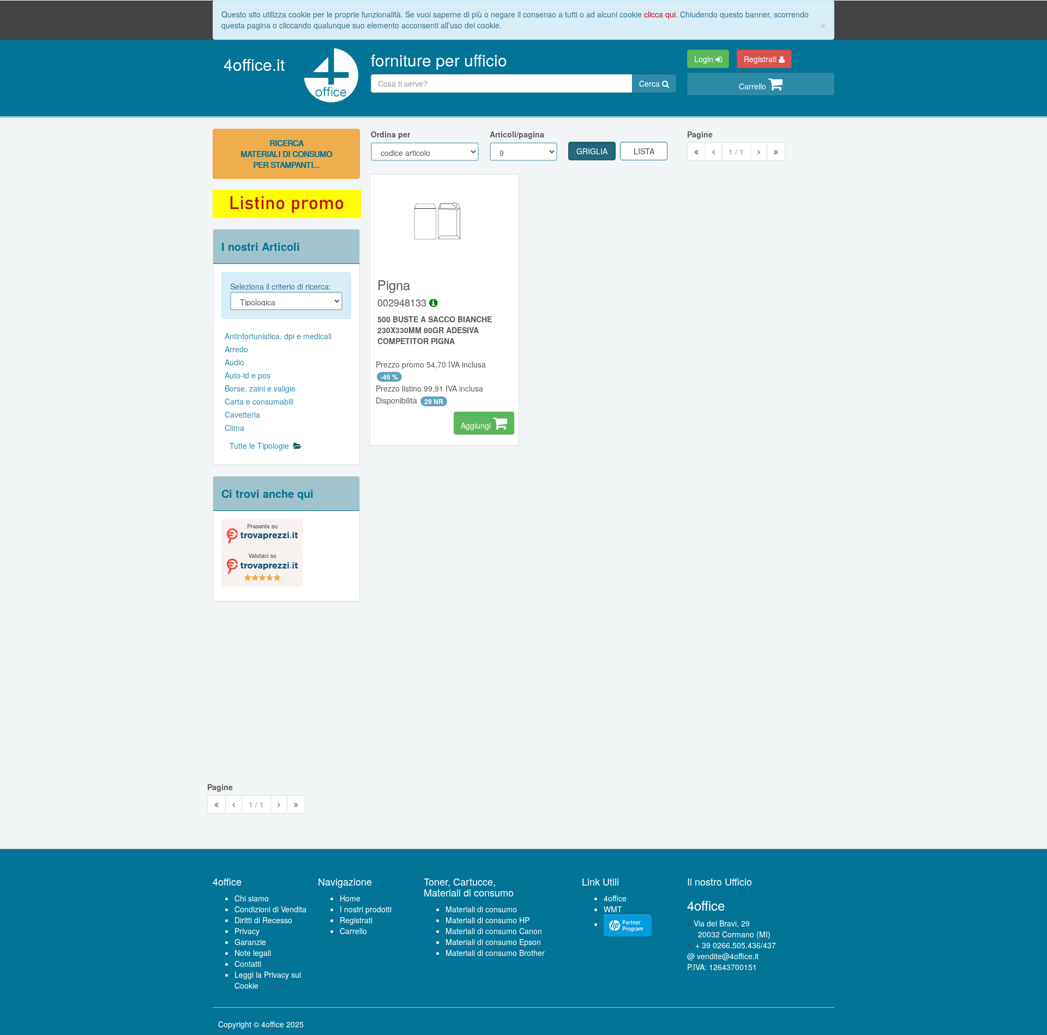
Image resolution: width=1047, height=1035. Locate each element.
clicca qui (660, 14)
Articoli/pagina (517, 134)
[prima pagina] (696, 151)
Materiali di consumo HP (487, 919)
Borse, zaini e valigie (260, 388)
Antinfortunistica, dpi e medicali (278, 335)
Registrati (761, 58)
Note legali (252, 952)
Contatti (247, 963)
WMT (613, 909)
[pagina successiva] (758, 151)
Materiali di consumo (481, 909)
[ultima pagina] (776, 151)
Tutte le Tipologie (261, 445)
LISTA (644, 151)
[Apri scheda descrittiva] (433, 302)
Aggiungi (477, 425)
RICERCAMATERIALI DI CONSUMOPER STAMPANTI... (286, 153)
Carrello (753, 86)
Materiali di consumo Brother (495, 952)
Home (350, 898)
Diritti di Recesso (263, 919)
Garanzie (250, 941)
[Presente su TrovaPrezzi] (262, 531)
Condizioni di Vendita (270, 909)
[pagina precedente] (713, 151)
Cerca (650, 83)
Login (704, 58)
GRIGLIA (591, 151)
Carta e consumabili (259, 401)
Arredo (236, 349)
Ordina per (390, 134)
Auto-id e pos (247, 375)
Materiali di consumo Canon (494, 930)
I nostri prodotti (366, 909)
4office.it (254, 64)
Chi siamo (251, 898)
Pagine (700, 134)
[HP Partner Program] (628, 923)
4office (615, 898)
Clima (234, 427)
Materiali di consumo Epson (493, 941)
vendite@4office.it (728, 955)
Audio (234, 362)
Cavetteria (242, 414)
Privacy (247, 930)
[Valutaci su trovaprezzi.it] (262, 565)
